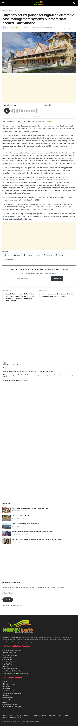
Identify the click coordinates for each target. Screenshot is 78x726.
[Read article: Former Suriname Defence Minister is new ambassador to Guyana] (6, 533)
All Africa (5, 702)
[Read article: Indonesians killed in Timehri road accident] (6, 518)
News (9, 10)
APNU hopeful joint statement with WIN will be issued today (30, 508)
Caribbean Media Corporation (12, 693)
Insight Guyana (7, 682)
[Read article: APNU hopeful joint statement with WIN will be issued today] (6, 510)
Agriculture (36, 715)
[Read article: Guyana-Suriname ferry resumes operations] (6, 526)
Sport (59, 715)
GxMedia (26, 721)
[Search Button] (74, 3)
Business (27, 715)
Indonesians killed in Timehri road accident (25, 516)
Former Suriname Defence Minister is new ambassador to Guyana (32, 531)
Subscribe (57, 278)
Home (4, 10)
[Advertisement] (39, 89)
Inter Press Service (8, 691)
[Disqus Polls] (39, 333)
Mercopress (6, 688)
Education (52, 715)
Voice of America (7, 698)
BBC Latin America (8, 684)
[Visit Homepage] (38, 3)
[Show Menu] (3, 3)
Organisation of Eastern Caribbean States (15, 673)
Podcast (4, 717)
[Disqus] (39, 386)
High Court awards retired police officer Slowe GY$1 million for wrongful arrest (36, 539)
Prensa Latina (6, 686)
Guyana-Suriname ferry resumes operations (25, 524)
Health (44, 715)
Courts (14, 10)
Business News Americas (10, 700)
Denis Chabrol (14, 28)
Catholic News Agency (9, 704)
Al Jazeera (5, 695)
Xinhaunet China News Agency (12, 707)
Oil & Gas (18, 715)
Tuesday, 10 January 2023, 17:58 (33, 28)
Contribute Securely (16, 717)
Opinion (66, 715)
